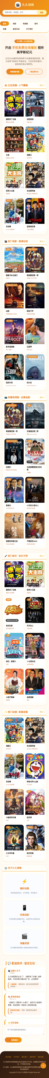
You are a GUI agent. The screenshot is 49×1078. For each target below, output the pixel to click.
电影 (14, 23)
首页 (4, 23)
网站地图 (8, 1057)
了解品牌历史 (34, 72)
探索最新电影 (15, 72)
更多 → (42, 85)
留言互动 (16, 29)
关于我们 (29, 29)
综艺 (36, 23)
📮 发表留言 (13, 1040)
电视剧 (25, 23)
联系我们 (24, 1057)
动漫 (4, 29)
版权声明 (32, 1057)
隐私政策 (41, 1057)
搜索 (41, 13)
